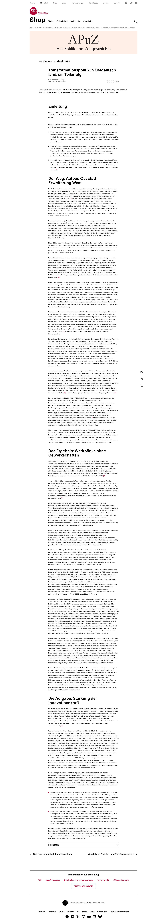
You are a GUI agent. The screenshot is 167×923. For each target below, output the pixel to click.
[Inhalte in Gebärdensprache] (131, 3)
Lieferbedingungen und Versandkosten (78, 880)
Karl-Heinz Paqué (56, 79)
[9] (62, 498)
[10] (61, 726)
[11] (99, 755)
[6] (115, 393)
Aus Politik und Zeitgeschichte (53, 27)
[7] (92, 418)
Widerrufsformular (122, 880)
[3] (59, 277)
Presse (92, 912)
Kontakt (84, 912)
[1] (56, 170)
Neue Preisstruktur (53, 880)
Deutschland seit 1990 (93, 27)
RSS (78, 912)
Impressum (41, 912)
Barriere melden (102, 912)
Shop (31, 27)
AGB (39, 880)
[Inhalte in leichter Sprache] (126, 3)
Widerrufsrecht (103, 880)
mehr (117, 3)
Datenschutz (52, 912)
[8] (104, 476)
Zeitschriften (38, 27)
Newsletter (70, 912)
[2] (71, 199)
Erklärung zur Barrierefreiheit (119, 912)
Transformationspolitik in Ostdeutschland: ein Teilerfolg (118, 27)
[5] (65, 393)
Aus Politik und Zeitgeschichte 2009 (74, 27)
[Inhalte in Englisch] (136, 3)
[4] (64, 331)
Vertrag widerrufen (83, 886)
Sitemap (61, 912)
